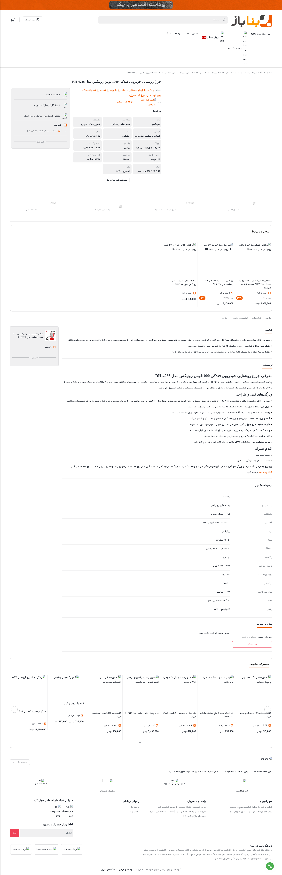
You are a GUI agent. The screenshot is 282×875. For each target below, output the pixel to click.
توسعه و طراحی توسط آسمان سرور (117, 869)
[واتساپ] (68, 812)
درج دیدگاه (252, 644)
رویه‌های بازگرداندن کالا (194, 816)
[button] (140, 742)
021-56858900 (260, 771)
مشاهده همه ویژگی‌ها (117, 180)
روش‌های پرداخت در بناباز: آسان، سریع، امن (250, 811)
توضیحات (256, 318)
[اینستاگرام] (55, 812)
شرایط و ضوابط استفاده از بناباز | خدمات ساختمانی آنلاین (177, 811)
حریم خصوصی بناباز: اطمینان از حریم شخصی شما (182, 807)
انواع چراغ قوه (224, 72)
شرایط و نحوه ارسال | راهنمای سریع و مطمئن (250, 807)
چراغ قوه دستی (193, 72)
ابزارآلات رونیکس (124, 101)
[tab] (268, 318)
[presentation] (267, 709)
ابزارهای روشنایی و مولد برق (245, 72)
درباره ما (135, 807)
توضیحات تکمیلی (240, 318)
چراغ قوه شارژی (209, 72)
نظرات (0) (223, 318)
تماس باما (134, 811)
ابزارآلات (262, 72)
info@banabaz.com (233, 771)
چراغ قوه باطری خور (91, 90)
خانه (270, 72)
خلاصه (268, 318)
